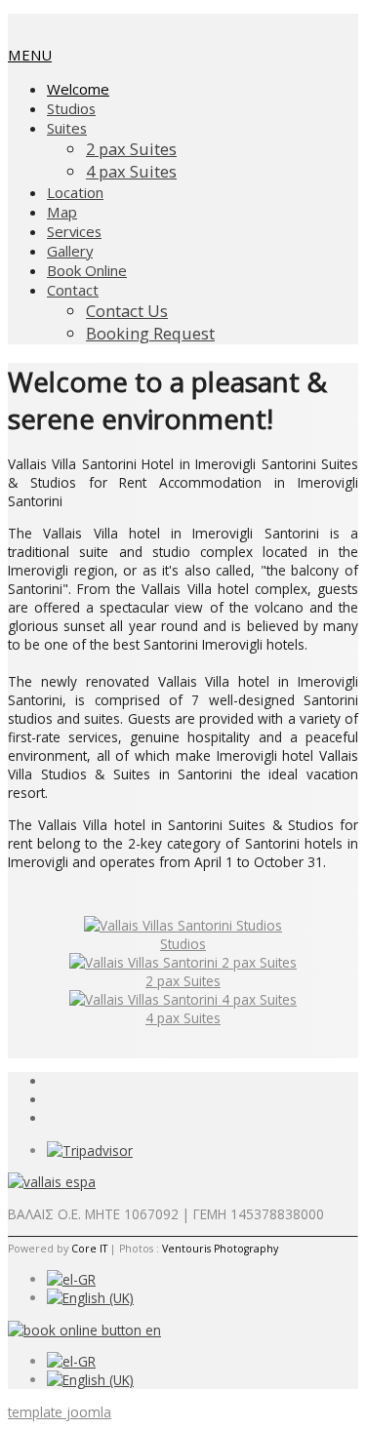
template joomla (59, 1412)
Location (75, 192)
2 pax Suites (131, 149)
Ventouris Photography (220, 1248)
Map (62, 211)
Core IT (89, 1248)
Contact (73, 289)
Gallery (70, 250)
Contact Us (127, 310)
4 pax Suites (131, 171)
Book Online (87, 270)
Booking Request (150, 333)
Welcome (78, 89)
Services (74, 231)
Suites (67, 128)
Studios (71, 108)
